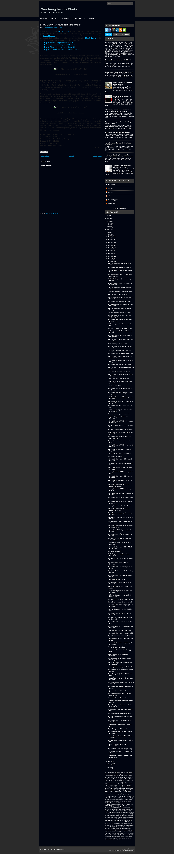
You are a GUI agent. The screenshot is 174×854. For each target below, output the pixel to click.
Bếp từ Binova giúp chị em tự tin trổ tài (59, 47)
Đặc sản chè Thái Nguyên (122, 799)
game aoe (125, 802)
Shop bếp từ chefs (116, 45)
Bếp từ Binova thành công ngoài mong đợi (120, 599)
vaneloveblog (128, 787)
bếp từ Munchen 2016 (122, 47)
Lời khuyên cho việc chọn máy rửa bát (119, 350)
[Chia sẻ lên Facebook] (47, 152)
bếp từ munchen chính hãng (115, 797)
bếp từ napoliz (108, 809)
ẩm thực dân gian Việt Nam (127, 778)
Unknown (110, 188)
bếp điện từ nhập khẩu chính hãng (120, 834)
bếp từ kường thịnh (109, 796)
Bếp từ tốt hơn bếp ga (114, 551)
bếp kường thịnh (118, 790)
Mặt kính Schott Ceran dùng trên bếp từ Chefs (119, 72)
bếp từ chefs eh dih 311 (125, 777)
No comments (58, 27)
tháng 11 (111, 239)
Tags (115, 34)
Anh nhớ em (111, 184)
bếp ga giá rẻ (115, 809)
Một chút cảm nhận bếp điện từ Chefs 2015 (120, 312)
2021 (108, 218)
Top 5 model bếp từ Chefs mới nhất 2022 (117, 132)
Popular (108, 34)
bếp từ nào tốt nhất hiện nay (122, 830)
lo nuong (119, 807)
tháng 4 (110, 259)
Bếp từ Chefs (65, 18)
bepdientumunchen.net (111, 788)
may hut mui (112, 807)
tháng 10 (111, 242)
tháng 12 (111, 237)
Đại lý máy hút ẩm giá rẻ (112, 42)
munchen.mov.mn (127, 807)
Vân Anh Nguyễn (113, 200)
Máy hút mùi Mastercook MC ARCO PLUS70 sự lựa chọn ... (118, 485)
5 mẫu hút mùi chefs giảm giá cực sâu (117, 155)
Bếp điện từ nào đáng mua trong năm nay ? (120, 749)
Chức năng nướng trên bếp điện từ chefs (120, 291)
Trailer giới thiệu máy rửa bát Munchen (119, 630)
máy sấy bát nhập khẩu (112, 815)
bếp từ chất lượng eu (109, 772)
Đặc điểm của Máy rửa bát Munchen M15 (120, 328)
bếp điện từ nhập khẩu (115, 804)
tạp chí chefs (115, 775)
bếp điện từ (115, 806)
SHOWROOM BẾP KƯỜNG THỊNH (115, 54)
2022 (108, 216)
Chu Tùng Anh (125, 804)
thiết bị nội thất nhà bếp (113, 777)
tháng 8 (110, 248)
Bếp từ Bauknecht (110, 47)
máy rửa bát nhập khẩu (119, 796)
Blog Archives (125, 34)
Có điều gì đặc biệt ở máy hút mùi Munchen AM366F (122, 166)
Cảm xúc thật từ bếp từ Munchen (117, 698)
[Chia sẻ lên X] (45, 152)
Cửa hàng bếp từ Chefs (59, 9)
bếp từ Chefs (111, 203)
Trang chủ (44, 18)
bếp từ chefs (108, 790)
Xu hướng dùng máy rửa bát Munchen (119, 414)
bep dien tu (126, 806)
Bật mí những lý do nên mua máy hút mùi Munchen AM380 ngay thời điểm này (118, 110)
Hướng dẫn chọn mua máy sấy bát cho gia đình (122, 83)
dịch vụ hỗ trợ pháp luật (116, 817)
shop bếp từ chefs (126, 51)
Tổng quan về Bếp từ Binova (116, 579)
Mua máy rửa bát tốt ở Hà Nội (116, 386)
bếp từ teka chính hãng (116, 793)
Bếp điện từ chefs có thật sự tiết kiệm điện (120, 353)
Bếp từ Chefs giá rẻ (119, 822)
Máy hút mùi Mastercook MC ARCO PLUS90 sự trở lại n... (118, 509)
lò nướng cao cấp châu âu (123, 833)
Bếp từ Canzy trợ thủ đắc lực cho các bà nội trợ (62, 49)
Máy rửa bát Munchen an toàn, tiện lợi (119, 372)
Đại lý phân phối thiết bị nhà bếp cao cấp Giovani (119, 801)
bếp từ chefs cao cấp (117, 782)
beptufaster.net (114, 48)
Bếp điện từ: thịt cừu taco (115, 456)
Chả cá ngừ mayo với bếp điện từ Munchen (120, 667)
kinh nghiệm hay (109, 53)
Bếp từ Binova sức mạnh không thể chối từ (120, 636)
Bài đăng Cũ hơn (97, 156)
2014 (108, 768)
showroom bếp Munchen (112, 51)
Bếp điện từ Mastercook (113, 820)
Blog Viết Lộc (125, 42)
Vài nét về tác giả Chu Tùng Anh (117, 344)
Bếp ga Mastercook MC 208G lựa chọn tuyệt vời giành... (119, 316)
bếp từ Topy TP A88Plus (112, 56)
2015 (108, 235)
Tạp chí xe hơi (120, 44)
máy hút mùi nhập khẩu (124, 809)
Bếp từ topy (130, 54)
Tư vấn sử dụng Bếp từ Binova (117, 647)
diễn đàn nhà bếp (117, 783)
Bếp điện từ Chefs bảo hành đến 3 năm (119, 301)
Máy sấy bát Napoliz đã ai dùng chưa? (119, 506)
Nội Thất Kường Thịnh (114, 850)
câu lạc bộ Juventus (115, 791)
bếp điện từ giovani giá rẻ (117, 786)
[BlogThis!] (43, 152)
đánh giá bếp (117, 785)
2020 (108, 221)
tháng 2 (110, 761)
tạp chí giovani (125, 783)
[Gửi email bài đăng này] (41, 152)
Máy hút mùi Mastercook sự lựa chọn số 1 (120, 633)
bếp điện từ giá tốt (123, 774)
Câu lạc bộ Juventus (127, 50)
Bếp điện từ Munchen (110, 802)
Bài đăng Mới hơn (45, 156)
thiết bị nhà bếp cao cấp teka (112, 780)
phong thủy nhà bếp (123, 775)
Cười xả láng (119, 53)
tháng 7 (110, 250)
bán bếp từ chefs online (126, 788)
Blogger (123, 208)
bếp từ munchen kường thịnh (114, 813)
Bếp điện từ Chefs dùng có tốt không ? (119, 267)
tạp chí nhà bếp (129, 772)
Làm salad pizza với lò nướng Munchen (119, 453)
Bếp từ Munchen (122, 838)
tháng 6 (110, 253)
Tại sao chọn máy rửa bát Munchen (118, 378)
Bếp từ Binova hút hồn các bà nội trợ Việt (120, 602)
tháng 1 (110, 764)
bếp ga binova (126, 782)
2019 (108, 224)
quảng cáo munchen (127, 797)
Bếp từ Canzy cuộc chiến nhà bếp (118, 729)
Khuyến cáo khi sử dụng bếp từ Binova (59, 45)
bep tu (120, 806)
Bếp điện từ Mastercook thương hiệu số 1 (120, 713)
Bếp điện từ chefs (126, 810)
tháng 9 (110, 245)
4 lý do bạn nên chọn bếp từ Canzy (118, 691)
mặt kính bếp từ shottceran (125, 794)
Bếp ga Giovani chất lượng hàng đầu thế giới (121, 823)
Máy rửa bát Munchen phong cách (118, 294)
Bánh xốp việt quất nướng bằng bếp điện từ (120, 429)
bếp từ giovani (119, 802)
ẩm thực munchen (124, 820)
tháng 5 (110, 256)
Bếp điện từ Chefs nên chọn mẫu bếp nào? (120, 364)
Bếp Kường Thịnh (128, 45)
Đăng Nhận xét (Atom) (52, 213)
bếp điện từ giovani (115, 778)
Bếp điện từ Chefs (80, 18)
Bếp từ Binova (49, 27)
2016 (108, 232)
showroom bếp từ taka (127, 831)
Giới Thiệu (54, 18)
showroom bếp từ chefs (124, 780)
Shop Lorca (122, 48)
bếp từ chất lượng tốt (120, 772)
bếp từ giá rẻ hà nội (113, 794)
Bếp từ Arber (116, 50)
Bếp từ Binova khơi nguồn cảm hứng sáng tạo (60, 25)
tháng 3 (110, 261)
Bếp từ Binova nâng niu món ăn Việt (58, 42)
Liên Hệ (91, 18)
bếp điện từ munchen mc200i (111, 774)
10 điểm (124, 791)
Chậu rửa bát (128, 53)
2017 (108, 229)
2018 (108, 227)
